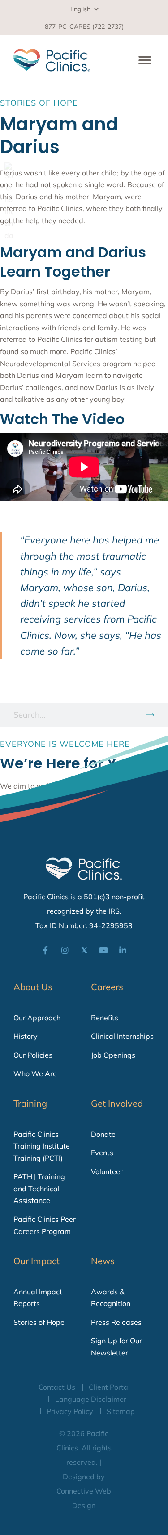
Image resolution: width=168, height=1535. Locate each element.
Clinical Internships (122, 1036)
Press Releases (116, 1322)
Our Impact (36, 1260)
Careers (107, 986)
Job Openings (113, 1054)
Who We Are (35, 1073)
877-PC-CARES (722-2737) (84, 26)
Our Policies (32, 1054)
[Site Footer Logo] (84, 868)
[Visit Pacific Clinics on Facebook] (46, 950)
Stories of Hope (39, 1322)
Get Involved (117, 1103)
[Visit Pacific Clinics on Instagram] (65, 950)
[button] (144, 60)
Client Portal (109, 1386)
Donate (103, 1134)
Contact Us (57, 1386)
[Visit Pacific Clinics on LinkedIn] (123, 950)
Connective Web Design (83, 1498)
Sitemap (121, 1411)
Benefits (104, 1017)
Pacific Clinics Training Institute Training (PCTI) (41, 1146)
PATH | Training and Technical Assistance (39, 1188)
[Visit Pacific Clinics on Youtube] (103, 950)
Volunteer (107, 1171)
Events (102, 1152)
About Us (32, 986)
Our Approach (36, 1017)
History (25, 1036)
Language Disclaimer (90, 1399)
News (103, 1260)
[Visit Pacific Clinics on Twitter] (84, 950)
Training (30, 1103)
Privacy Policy (70, 1411)
